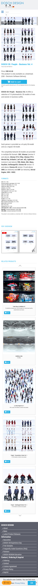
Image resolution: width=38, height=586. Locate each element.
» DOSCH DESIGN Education (12, 554)
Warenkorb (10, 6)
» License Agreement (9, 566)
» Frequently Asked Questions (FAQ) (14, 549)
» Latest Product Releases (11, 534)
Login (6, 6)
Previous (5, 21)
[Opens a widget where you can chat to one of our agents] (6, 583)
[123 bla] (6, 15)
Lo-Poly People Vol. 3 (19, 405)
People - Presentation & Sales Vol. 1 (19, 455)
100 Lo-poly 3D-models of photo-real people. (19, 407)
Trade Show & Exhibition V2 (19, 306)
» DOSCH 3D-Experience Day (12, 543)
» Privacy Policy (7, 569)
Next (33, 21)
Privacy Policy (20, 583)
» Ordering (5, 560)
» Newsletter (6, 540)
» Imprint (5, 572)
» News (4, 531)
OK (31, 583)
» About (5, 528)
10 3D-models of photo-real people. (19, 457)
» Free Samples (7, 546)
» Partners (5, 552)
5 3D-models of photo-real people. (19, 506)
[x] (36, 581)
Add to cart (15, 81)
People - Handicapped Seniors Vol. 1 (19, 505)
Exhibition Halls (19, 356)
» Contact (5, 563)
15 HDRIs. (19, 357)
